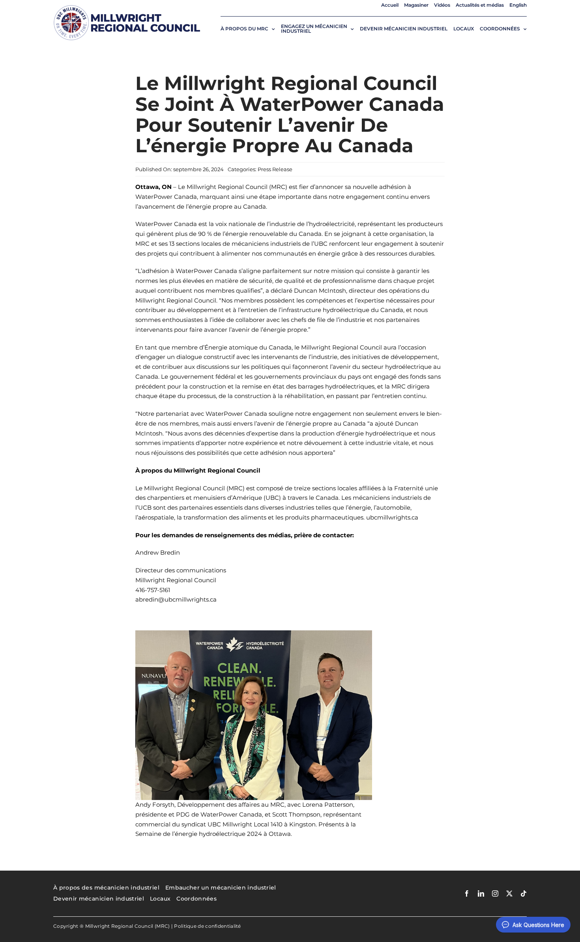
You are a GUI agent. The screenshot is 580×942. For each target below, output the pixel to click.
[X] (509, 893)
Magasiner (416, 5)
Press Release (275, 169)
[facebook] (467, 893)
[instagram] (495, 893)
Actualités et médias (480, 5)
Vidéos (442, 5)
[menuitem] (518, 5)
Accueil (390, 5)
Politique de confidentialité (207, 926)
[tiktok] (523, 893)
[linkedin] (481, 893)
